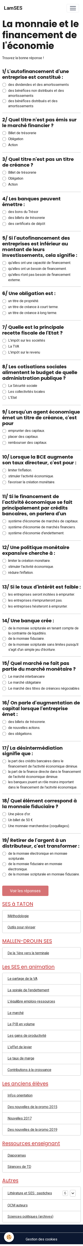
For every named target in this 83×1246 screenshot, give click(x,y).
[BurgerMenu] (73, 8)
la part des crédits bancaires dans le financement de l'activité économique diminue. (43, 763)
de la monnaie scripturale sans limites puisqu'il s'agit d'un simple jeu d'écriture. (43, 647)
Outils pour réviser (21, 927)
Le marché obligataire (24, 682)
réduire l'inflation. (20, 572)
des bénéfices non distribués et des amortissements (36, 93)
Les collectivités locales (26, 392)
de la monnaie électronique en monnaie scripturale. (37, 856)
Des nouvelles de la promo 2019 (32, 1129)
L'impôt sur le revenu (24, 352)
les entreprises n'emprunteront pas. (35, 600)
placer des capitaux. (23, 437)
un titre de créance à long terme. (32, 313)
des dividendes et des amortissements (38, 85)
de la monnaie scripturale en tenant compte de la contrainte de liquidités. (43, 631)
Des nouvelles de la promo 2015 (32, 1107)
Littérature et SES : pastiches (30, 1193)
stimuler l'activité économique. (31, 476)
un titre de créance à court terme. (33, 307)
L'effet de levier (20, 1047)
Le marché (16, 1013)
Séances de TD (19, 1167)
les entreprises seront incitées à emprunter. (41, 594)
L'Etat (12, 397)
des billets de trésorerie (26, 218)
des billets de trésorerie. (27, 722)
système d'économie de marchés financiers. (42, 527)
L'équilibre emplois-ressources (31, 1001)
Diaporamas (17, 1155)
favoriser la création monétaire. (31, 482)
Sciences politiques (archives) (30, 1216)
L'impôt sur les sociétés (26, 340)
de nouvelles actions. (24, 728)
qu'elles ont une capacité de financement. (39, 263)
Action (13, 145)
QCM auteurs (18, 1205)
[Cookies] (9, 1237)
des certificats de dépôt (26, 224)
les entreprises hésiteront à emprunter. (38, 606)
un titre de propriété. (23, 301)
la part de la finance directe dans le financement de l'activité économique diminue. (44, 774)
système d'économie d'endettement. (36, 533)
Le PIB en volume (21, 1024)
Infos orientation (20, 1095)
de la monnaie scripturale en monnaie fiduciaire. (44, 874)
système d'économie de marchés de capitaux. (43, 521)
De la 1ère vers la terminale (28, 953)
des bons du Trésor (23, 212)
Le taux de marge (21, 1058)
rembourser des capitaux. (27, 442)
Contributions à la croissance (29, 1070)
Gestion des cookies (41, 1239)
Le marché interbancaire (26, 676)
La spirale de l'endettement (28, 990)
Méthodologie (18, 916)
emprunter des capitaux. (26, 431)
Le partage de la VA (22, 979)
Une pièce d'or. (19, 814)
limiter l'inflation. (20, 470)
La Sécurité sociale (22, 386)
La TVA (13, 346)
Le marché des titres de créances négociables (43, 688)
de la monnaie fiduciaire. (26, 638)
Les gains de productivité (27, 1035)
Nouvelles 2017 (20, 1118)
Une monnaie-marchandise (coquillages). (39, 826)
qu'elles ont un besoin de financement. (37, 269)
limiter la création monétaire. (29, 561)
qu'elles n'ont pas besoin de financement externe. (39, 277)
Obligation (15, 139)
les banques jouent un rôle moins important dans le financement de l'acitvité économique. (42, 784)
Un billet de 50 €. (20, 820)
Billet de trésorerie (22, 133)
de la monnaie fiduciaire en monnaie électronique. (35, 866)
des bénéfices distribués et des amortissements (33, 103)
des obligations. (20, 734)
